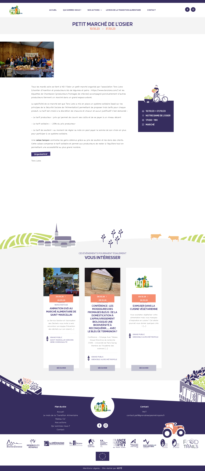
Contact (151, 10)
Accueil (53, 10)
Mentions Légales (91, 468)
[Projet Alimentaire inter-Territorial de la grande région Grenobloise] (16, 10)
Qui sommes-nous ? (72, 10)
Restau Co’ (60, 419)
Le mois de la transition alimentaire (123, 10)
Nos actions (94, 10)
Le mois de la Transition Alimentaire (60, 415)
